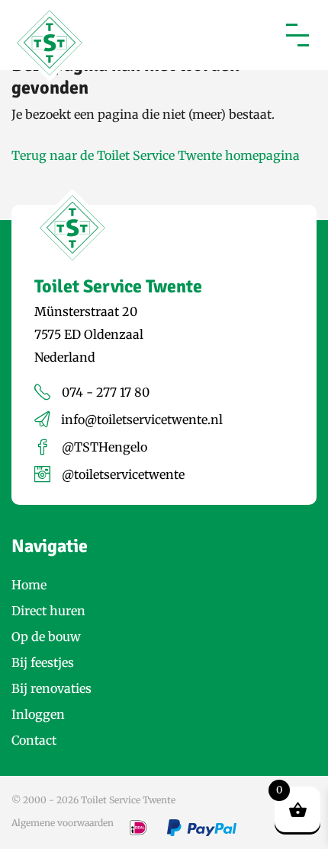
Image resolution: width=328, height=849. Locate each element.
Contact (33, 740)
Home (29, 584)
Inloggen (38, 714)
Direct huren (48, 610)
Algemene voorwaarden (62, 822)
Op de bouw (46, 636)
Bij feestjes (42, 662)
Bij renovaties (51, 688)
